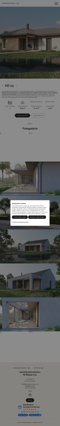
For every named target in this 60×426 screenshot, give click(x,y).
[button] (21, 222)
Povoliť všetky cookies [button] (20, 217)
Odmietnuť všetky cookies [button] (37, 217)
